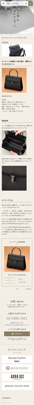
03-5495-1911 (17, 318)
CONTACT (18, 334)
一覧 (17, 289)
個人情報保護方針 (6, 398)
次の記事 (28, 289)
